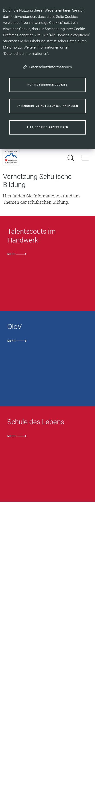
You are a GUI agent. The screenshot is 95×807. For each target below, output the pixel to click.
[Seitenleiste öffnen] (85, 158)
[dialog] (47, 74)
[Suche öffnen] (71, 158)
